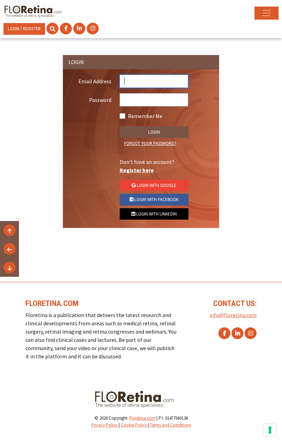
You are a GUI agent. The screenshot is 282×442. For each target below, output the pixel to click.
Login (154, 132)
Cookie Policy (134, 425)
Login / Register (24, 28)
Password (100, 99)
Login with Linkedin (156, 214)
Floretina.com (142, 418)
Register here (137, 170)
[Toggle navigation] (266, 13)
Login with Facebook (155, 199)
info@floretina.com (233, 315)
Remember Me (145, 116)
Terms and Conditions (170, 425)
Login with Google (156, 185)
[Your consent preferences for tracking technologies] (269, 429)
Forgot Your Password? (150, 143)
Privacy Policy (105, 425)
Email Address (94, 81)
